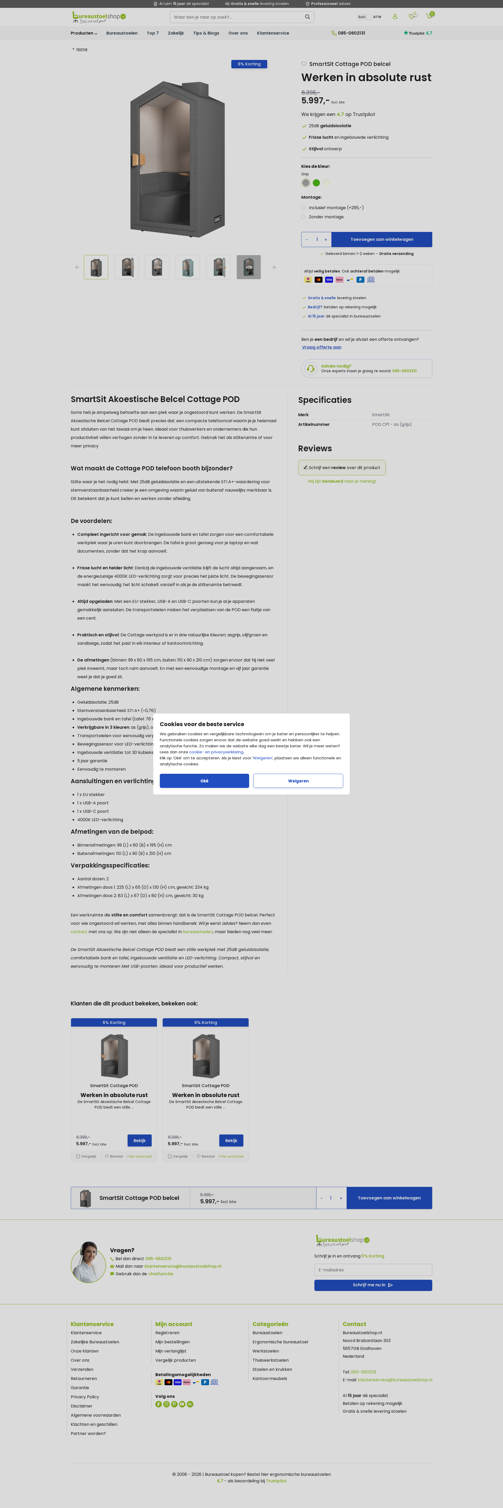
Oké (204, 781)
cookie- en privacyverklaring (216, 752)
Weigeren (262, 758)
